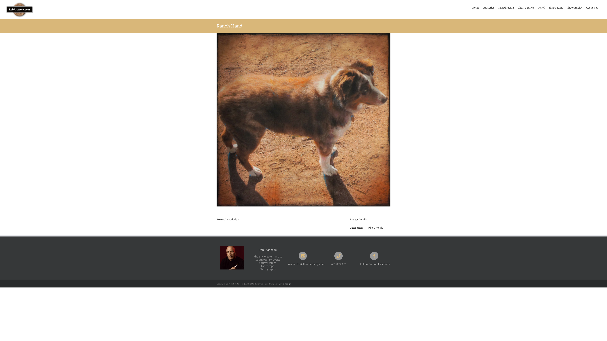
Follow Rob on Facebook (375, 264)
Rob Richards (268, 250)
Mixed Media (375, 227)
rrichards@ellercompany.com (306, 264)
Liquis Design (285, 283)
